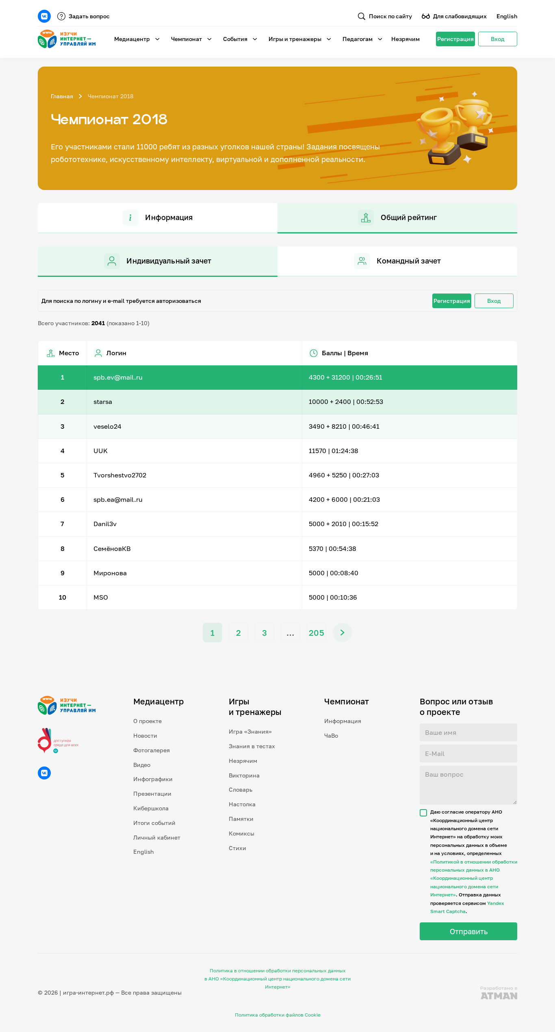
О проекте (147, 720)
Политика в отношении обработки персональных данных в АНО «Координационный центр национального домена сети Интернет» (277, 978)
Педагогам (358, 38)
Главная (62, 96)
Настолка (242, 804)
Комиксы (241, 833)
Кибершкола (151, 808)
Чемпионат (186, 38)
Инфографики (153, 778)
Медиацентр (132, 38)
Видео (141, 764)
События (235, 38)
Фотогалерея (151, 750)
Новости (145, 735)
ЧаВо (331, 735)
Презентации (152, 793)
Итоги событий (154, 822)
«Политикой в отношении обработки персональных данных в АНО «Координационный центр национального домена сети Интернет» (473, 878)
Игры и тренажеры (295, 38)
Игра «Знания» (250, 731)
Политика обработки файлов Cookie (278, 1015)
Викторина (244, 775)
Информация (342, 720)
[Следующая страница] (342, 632)
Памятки (241, 818)
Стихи (237, 847)
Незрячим (405, 38)
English (506, 16)
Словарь (240, 789)
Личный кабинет (156, 837)
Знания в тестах (252, 746)
